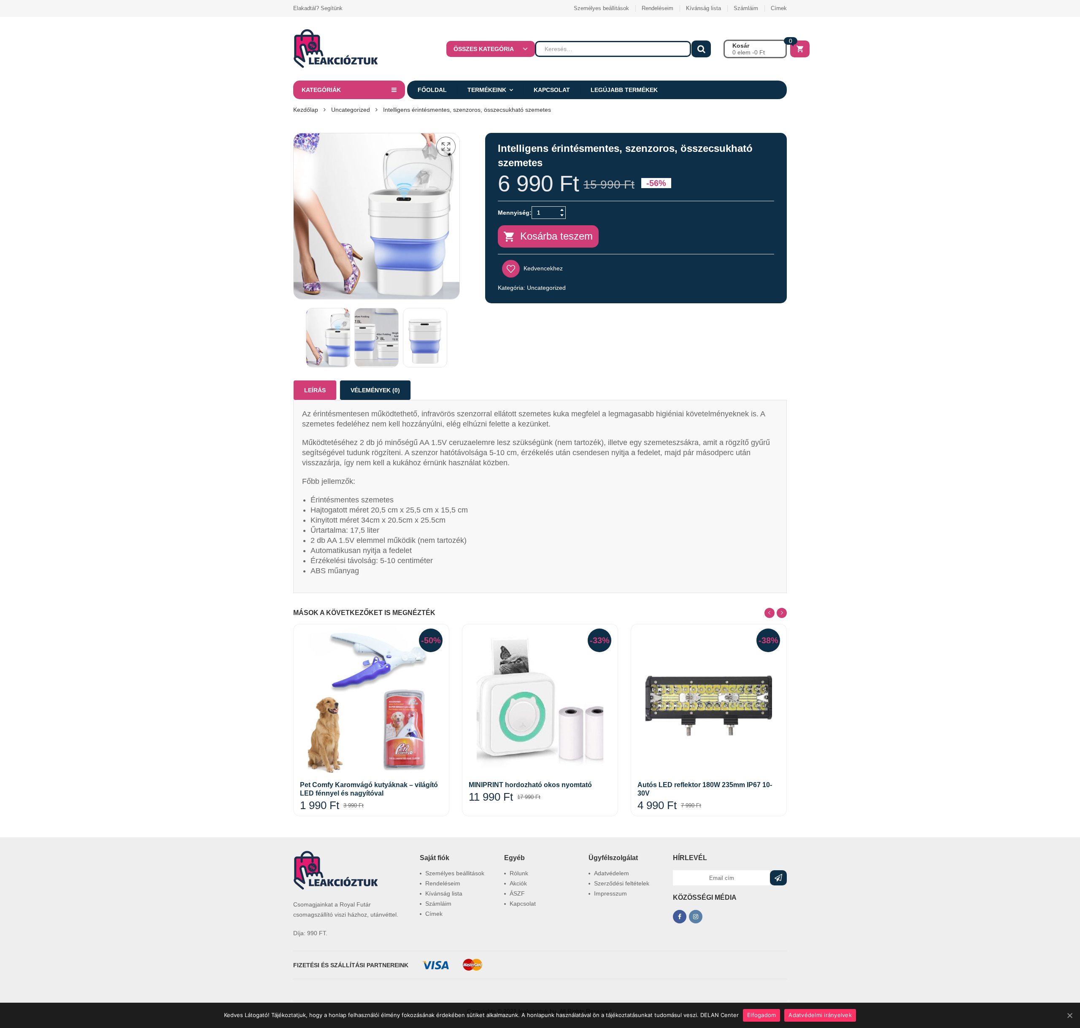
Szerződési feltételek (621, 883)
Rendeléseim (657, 8)
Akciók (518, 883)
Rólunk (519, 873)
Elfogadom (761, 1015)
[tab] (315, 390)
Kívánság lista (703, 8)
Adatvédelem (611, 873)
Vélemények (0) (375, 390)
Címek (779, 8)
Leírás (315, 390)
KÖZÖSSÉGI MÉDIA (705, 897)
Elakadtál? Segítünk (318, 8)
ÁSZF (517, 893)
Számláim (746, 8)
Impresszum (610, 893)
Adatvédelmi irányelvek (820, 1015)
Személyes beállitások (601, 8)
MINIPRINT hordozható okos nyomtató (530, 784)
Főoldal (432, 89)
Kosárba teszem (556, 236)
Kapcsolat (552, 89)
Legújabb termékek (624, 89)
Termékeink (486, 89)
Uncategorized (350, 109)
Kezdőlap (305, 109)
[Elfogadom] (1069, 1015)
